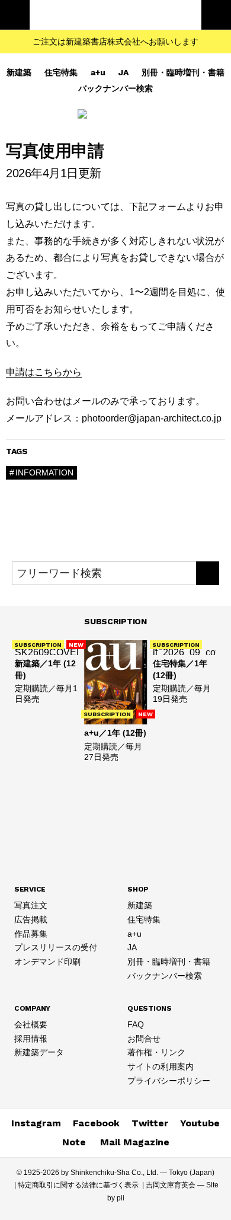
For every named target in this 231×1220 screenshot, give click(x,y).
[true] (207, 573)
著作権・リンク (156, 1052)
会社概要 (30, 1024)
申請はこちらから (44, 372)
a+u (98, 72)
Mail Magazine (134, 1142)
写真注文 (30, 905)
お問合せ (144, 1038)
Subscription (115, 621)
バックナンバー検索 (115, 88)
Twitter (149, 1123)
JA (123, 72)
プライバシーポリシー (168, 1080)
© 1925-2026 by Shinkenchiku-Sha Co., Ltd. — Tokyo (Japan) (115, 1172)
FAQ (135, 1024)
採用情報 (30, 1038)
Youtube (200, 1123)
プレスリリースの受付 (55, 947)
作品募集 (30, 933)
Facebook (96, 1123)
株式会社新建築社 (115, 15)
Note (74, 1142)
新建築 (19, 72)
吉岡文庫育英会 (170, 1185)
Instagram (36, 1123)
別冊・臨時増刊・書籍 (183, 72)
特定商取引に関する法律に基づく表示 (78, 1185)
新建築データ (39, 1052)
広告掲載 (30, 919)
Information (44, 472)
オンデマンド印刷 (47, 961)
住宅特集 (61, 72)
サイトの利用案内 (160, 1066)
